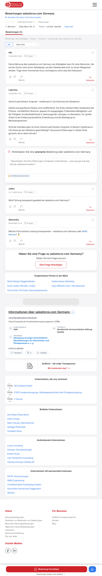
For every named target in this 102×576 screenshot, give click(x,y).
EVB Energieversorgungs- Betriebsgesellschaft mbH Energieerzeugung (48, 392)
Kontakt (55, 520)
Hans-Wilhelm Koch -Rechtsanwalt (68, 285)
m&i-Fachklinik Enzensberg (20, 458)
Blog (54, 523)
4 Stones (18, 399)
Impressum (10, 530)
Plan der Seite (11, 536)
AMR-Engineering (15, 480)
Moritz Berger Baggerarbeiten (21, 281)
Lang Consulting (15, 445)
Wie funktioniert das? (57, 368)
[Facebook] (8, 550)
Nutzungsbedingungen (14, 517)
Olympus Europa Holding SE (21, 462)
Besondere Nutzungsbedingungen (19, 523)
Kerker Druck (13, 453)
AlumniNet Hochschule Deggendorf (24, 488)
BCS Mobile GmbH (23, 385)
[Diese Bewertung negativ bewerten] (15, 79)
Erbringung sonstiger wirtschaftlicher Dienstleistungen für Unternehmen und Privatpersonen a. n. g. (31, 340)
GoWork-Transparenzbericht (64, 517)
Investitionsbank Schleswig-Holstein (24, 484)
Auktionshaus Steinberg (63, 281)
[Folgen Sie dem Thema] (92, 569)
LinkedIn (43, 352)
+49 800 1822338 (53, 26)
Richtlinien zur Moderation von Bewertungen (23, 520)
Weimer (11, 492)
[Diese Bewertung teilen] (93, 52)
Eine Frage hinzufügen (51, 264)
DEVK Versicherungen (18, 476)
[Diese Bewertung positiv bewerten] (10, 79)
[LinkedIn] (14, 550)
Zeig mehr (69, 26)
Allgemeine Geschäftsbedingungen (20, 526)
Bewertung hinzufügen (48, 569)
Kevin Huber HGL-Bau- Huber (21, 285)
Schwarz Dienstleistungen (19, 449)
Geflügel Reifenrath (16, 427)
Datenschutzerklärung (14, 533)
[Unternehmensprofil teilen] (76, 301)
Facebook (17, 352)
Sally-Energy (13, 418)
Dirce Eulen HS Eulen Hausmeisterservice (27, 290)
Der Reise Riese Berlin (18, 414)
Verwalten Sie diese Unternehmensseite (24, 17)
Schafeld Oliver (14, 431)
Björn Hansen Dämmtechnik (20, 423)
